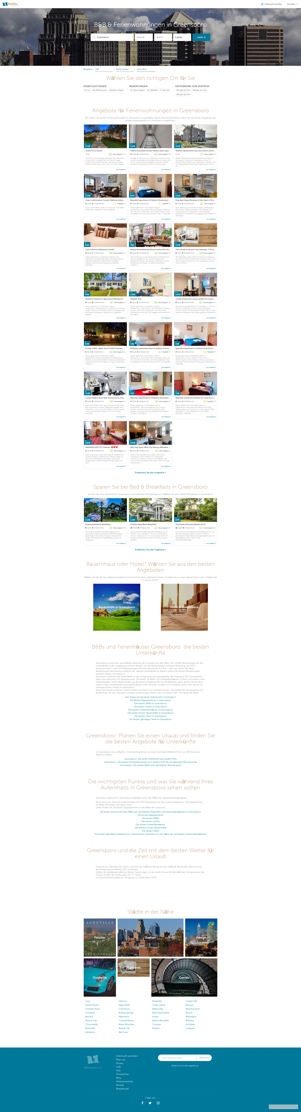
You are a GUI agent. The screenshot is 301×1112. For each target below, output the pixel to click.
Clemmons (124, 1008)
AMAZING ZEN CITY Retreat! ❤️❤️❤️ (101, 447)
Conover (156, 1024)
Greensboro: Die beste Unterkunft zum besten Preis (150, 758)
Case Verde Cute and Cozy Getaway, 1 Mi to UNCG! (198, 249)
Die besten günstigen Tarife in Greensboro (150, 719)
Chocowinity (91, 1024)
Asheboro (90, 1032)
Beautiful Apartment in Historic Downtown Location (199, 348)
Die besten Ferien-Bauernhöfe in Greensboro (150, 713)
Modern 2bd (135, 299)
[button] (142, 1103)
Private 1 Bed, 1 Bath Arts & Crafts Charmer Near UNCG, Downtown (114, 348)
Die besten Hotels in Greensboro (150, 706)
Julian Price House (93, 151)
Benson (189, 1005)
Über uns (120, 1059)
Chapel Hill (191, 1001)
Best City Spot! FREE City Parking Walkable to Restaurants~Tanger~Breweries (164, 447)
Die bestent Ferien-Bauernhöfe (150, 827)
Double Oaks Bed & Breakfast (143, 524)
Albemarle (124, 1016)
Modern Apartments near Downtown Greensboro (197, 151)
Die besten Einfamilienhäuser (150, 824)
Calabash (190, 1028)
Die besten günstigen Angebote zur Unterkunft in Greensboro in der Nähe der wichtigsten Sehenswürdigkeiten (150, 834)
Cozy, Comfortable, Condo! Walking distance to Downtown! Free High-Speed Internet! (123, 200)
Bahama (190, 1020)
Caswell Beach (126, 1020)
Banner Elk (124, 1028)
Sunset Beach (92, 1005)
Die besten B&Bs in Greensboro (150, 703)
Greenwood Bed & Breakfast (97, 524)
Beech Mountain (160, 1020)
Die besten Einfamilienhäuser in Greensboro (150, 709)
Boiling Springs (126, 1012)
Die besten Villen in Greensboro (150, 716)
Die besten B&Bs (150, 818)
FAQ (118, 1070)
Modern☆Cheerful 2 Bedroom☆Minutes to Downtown (109, 299)
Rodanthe (157, 1001)
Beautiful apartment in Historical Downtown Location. (154, 398)
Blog (118, 1077)
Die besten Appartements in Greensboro (150, 700)
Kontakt (120, 1085)
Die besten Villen (150, 830)
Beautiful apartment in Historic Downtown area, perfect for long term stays (163, 200)
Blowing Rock (193, 1008)
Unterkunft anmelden (127, 1056)
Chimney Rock (92, 1008)
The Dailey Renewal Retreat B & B (190, 524)
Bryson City (91, 1020)
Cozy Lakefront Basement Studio (99, 249)
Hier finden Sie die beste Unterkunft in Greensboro (150, 697)
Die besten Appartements (150, 815)
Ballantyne (191, 1016)
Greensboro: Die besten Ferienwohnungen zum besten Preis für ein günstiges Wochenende (150, 762)
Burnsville (90, 1028)
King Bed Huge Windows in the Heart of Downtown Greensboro (204, 200)
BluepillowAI (122, 1088)
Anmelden (204, 1058)
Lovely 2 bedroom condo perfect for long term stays (199, 299)
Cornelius (90, 1012)
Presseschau (122, 1074)
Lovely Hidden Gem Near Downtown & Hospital (106, 398)
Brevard (89, 1016)
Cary (87, 1001)
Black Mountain (126, 1024)
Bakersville (157, 1008)
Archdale (190, 1024)
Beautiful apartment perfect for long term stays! (197, 398)
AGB (118, 1066)
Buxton (155, 1028)
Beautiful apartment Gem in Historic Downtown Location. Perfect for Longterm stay (167, 348)
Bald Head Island (160, 1012)
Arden (155, 1016)
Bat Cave (123, 1032)
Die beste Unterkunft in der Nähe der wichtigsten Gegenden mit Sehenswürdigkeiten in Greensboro (150, 811)
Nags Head (124, 1005)
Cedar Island (158, 1005)
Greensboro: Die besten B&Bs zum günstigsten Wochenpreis (150, 765)
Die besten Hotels (151, 821)
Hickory (123, 1001)
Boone (189, 1012)
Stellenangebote (124, 1081)
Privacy (119, 1063)
